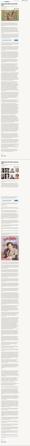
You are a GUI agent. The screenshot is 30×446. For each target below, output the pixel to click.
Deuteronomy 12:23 (5, 48)
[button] (29, 0)
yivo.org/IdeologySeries (8, 436)
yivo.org (17, 436)
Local (2, 154)
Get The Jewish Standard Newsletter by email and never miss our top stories (7, 40)
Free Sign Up (16, 200)
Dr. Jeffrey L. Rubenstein (4, 8)
